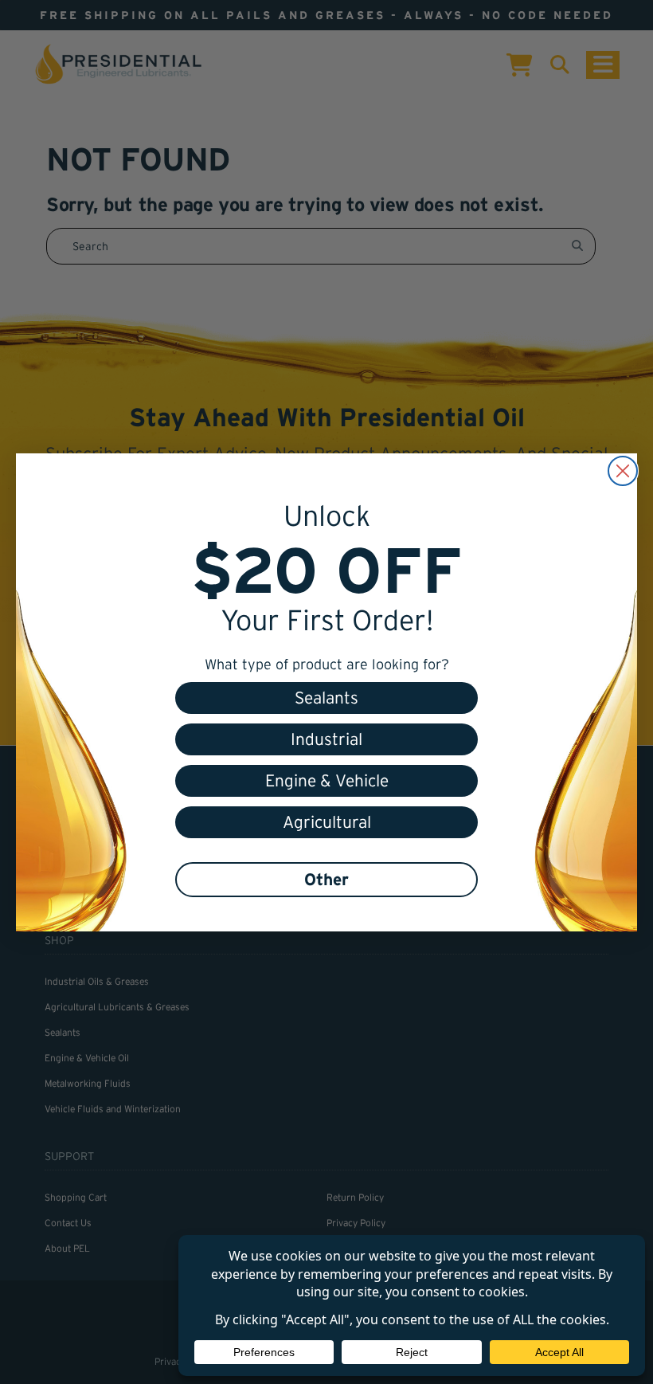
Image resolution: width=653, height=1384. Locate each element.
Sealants (326, 697)
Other (326, 879)
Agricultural (327, 822)
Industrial (326, 739)
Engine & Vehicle (327, 780)
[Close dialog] (622, 471)
